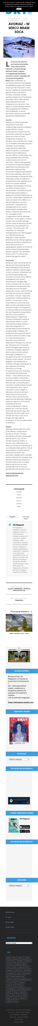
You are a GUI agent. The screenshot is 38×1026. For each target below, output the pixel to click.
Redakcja (10, 912)
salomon (9, 986)
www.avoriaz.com (12, 475)
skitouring (21, 989)
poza (15, 979)
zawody (9, 1001)
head (8, 967)
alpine (9, 958)
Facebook (19, 492)
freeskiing (17, 964)
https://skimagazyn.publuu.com (20, 702)
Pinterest (19, 498)
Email (19, 506)
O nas (8, 917)
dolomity (28, 961)
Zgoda (19, 9)
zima (15, 1001)
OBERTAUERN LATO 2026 (19, 633)
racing (14, 982)
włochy (15, 998)
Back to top (19, 1021)
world (8, 998)
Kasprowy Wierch (23, 967)
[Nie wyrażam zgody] (36, 6)
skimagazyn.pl (11, 989)
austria (27, 958)
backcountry (11, 961)
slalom (9, 992)
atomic (20, 958)
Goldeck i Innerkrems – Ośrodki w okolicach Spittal (19, 588)
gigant (25, 964)
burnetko (20, 961)
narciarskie (26, 970)
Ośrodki (25, 18)
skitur (28, 989)
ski (16, 986)
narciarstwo (10, 973)
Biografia (12, 517)
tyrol (18, 995)
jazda (14, 967)
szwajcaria (22, 992)
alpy (14, 958)
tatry (8, 995)
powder (9, 979)
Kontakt (10, 927)
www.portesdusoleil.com (14, 473)
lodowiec (9, 970)
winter (25, 995)
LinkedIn (19, 503)
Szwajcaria (14, 20)
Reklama (10, 922)
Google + (19, 500)
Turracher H (19, 599)
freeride (9, 964)
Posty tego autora (25, 518)
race (8, 982)
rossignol (21, 982)
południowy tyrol (25, 979)
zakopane (23, 998)
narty (18, 973)
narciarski (18, 970)
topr (13, 995)
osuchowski (26, 973)
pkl (8, 976)
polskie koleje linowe (17, 976)
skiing (21, 986)
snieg (15, 992)
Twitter (19, 495)
